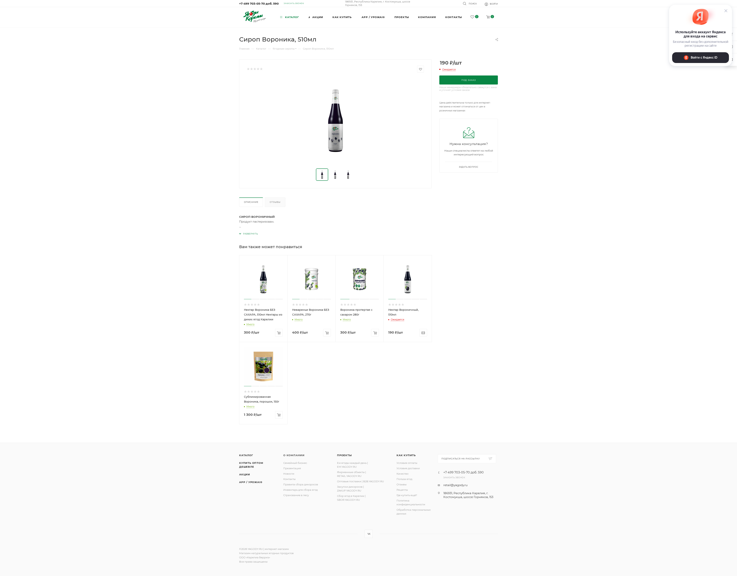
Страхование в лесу (296, 495)
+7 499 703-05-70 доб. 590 (259, 3)
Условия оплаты (407, 462)
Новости (288, 473)
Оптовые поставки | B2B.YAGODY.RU (360, 481)
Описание (251, 202)
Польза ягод (404, 479)
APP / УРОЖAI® (250, 482)
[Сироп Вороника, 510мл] (335, 120)
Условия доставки (408, 468)
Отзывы (275, 202)
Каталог (246, 455)
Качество (402, 473)
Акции (244, 474)
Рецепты (402, 489)
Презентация (292, 468)
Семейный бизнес (295, 462)
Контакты (289, 479)
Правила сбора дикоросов (300, 484)
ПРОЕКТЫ (344, 455)
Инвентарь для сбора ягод (300, 489)
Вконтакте (368, 534)
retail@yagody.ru (455, 485)
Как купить (406, 455)
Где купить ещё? (407, 495)
